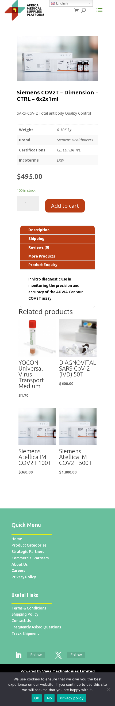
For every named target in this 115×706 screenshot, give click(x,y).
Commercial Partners (30, 558)
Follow (36, 654)
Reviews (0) (38, 247)
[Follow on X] (58, 655)
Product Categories (28, 545)
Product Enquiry (42, 265)
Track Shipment (25, 633)
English (61, 3)
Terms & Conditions (28, 608)
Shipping (36, 238)
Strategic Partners (27, 551)
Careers (18, 570)
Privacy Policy (23, 577)
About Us (19, 564)
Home (16, 539)
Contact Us (21, 621)
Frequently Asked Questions (36, 627)
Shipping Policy (24, 614)
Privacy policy (71, 698)
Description (38, 230)
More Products (41, 256)
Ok (36, 698)
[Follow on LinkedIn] (18, 655)
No (49, 698)
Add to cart (65, 205)
